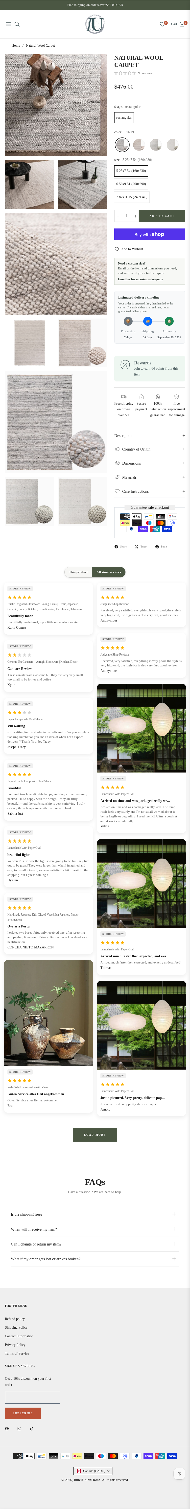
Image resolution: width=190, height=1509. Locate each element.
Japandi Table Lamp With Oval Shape (29, 781)
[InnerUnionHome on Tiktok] (33, 1428)
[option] (56, 105)
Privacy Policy (15, 1345)
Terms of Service (17, 1353)
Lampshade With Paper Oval (24, 847)
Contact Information (19, 1336)
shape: (127, 107)
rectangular (124, 117)
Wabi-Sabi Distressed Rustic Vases (27, 1087)
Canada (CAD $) (94, 1471)
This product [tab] (78, 572)
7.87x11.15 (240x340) (131, 197)
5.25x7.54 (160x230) (131, 171)
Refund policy (15, 1319)
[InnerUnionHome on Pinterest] (8, 1428)
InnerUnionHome (87, 1480)
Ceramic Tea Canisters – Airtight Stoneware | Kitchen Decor (42, 661)
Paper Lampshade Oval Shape (25, 719)
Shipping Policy (16, 1327)
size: (133, 160)
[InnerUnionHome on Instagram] (20, 1428)
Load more (95, 1134)
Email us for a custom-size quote (140, 279)
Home (16, 45)
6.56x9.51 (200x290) (131, 184)
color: (124, 132)
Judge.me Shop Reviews (114, 604)
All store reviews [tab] (108, 572)
